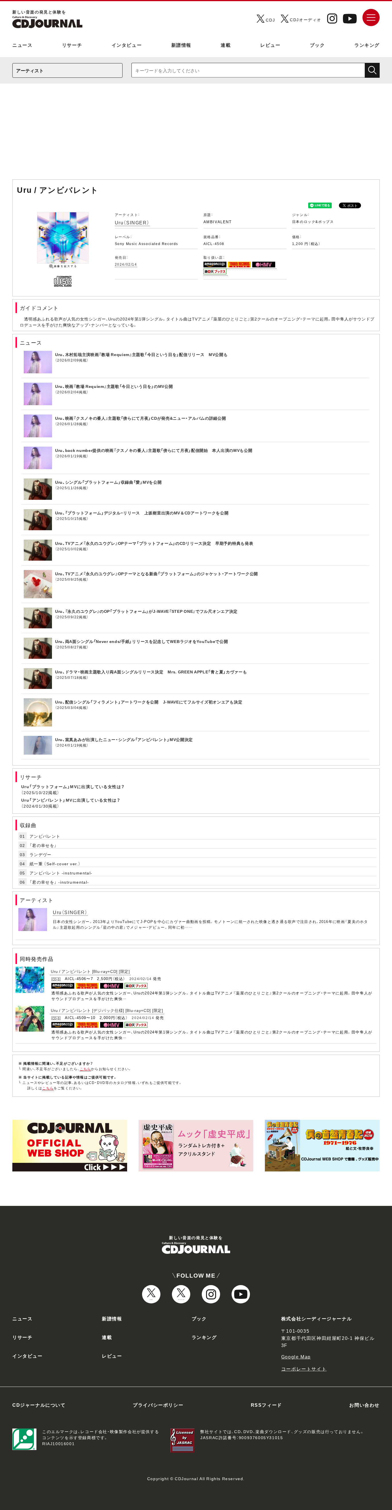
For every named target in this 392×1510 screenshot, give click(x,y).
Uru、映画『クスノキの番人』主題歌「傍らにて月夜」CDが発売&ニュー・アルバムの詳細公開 (140, 418)
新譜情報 (181, 44)
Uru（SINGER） (132, 222)
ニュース (22, 44)
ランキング (367, 44)
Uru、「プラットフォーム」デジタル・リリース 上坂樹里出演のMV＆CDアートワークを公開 (142, 513)
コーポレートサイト (304, 1368)
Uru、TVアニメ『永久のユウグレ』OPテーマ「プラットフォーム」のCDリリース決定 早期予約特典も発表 (154, 543)
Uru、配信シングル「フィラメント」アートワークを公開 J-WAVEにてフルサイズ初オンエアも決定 (148, 702)
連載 (226, 44)
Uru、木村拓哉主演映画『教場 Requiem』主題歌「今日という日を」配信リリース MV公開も (141, 354)
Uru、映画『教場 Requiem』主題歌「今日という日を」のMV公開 (114, 386)
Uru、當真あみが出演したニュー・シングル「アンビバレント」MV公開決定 (124, 739)
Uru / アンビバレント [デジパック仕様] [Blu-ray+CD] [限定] (107, 1010)
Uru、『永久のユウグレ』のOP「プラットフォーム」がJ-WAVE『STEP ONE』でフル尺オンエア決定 (146, 611)
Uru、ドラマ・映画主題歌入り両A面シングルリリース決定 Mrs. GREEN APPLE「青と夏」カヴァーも (151, 672)
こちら (85, 1068)
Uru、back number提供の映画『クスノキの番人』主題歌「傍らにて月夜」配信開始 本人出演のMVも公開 (154, 450)
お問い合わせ (364, 1404)
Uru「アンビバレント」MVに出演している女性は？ (70, 800)
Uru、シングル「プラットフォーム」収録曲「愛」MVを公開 (108, 482)
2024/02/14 (126, 264)
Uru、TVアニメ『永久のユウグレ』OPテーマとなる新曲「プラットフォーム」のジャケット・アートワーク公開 (156, 573)
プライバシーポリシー (158, 1404)
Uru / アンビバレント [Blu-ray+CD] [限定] (90, 971)
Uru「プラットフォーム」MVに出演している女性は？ (73, 786)
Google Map (296, 1356)
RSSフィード (266, 1404)
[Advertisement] (196, 134)
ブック (317, 44)
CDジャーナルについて (39, 1404)
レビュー (270, 44)
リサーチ (72, 44)
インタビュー (127, 44)
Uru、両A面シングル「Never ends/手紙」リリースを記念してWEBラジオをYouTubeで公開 (141, 641)
